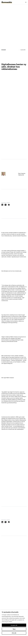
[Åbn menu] (26, 2)
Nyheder (3, 49)
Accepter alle (14, 625)
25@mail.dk (21, 175)
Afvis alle (14, 633)
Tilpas (14, 629)
